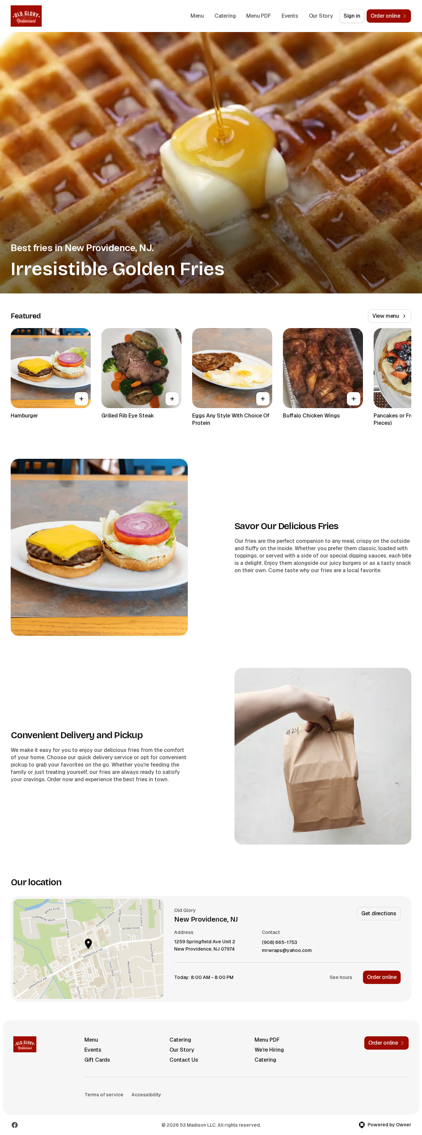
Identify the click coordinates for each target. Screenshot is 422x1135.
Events (290, 15)
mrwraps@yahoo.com (287, 950)
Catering (225, 15)
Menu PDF (258, 15)
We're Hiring (269, 1049)
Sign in (352, 15)
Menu (197, 15)
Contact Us (183, 1059)
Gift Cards (97, 1059)
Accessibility (146, 1095)
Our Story (321, 15)
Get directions (378, 913)
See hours (341, 977)
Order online (382, 977)
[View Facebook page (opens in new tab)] (15, 1125)
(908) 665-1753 (279, 942)
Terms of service (103, 1095)
